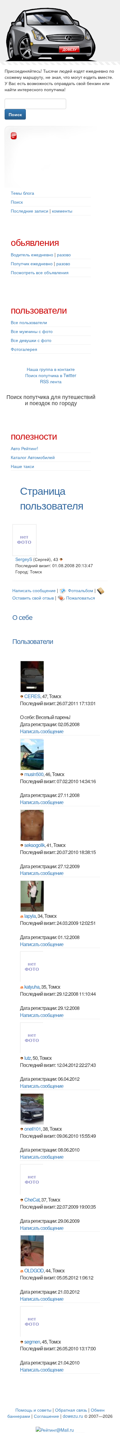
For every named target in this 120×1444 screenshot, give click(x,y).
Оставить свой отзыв (33, 598)
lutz (27, 1057)
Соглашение (46, 1416)
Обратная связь (71, 1410)
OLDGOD (34, 1270)
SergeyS (23, 559)
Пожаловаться (80, 598)
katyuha (31, 986)
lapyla (30, 915)
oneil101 (32, 1128)
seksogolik (34, 844)
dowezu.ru (73, 1416)
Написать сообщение (34, 590)
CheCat (31, 1199)
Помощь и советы (33, 1410)
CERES (32, 696)
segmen (32, 1341)
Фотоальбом (80, 590)
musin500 (33, 774)
